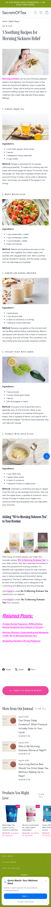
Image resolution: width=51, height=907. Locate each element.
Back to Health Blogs (27, 690)
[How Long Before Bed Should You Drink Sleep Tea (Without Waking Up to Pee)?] (9, 764)
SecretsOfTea (14, 12)
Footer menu (9, 862)
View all (41, 709)
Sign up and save (11, 868)
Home (4, 21)
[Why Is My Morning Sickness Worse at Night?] (9, 746)
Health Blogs (14, 21)
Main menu (8, 856)
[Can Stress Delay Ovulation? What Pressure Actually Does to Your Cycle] (9, 720)
